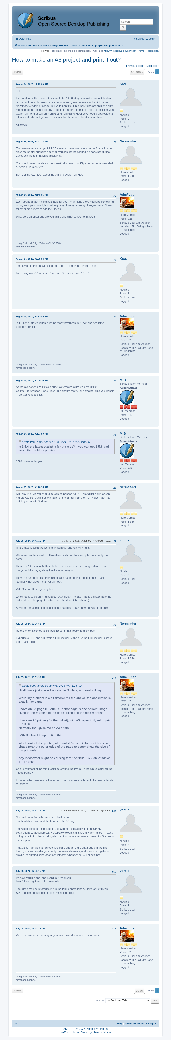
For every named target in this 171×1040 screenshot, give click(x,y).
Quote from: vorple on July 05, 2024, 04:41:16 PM (52, 685)
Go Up (139, 990)
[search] (123, 27)
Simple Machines (97, 1028)
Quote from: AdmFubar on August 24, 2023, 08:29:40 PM (56, 442)
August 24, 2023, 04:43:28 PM (32, 141)
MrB (123, 380)
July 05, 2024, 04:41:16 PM (30, 541)
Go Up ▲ (151, 1023)
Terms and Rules (134, 1023)
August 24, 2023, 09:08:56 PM (32, 380)
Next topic (152, 65)
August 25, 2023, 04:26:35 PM (32, 487)
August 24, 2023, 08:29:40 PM (32, 316)
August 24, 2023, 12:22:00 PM (32, 84)
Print (17, 71)
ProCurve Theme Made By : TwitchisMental (86, 1032)
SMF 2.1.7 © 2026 (74, 1028)
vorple (124, 540)
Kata (123, 84)
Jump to (99, 1000)
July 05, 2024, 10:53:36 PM (30, 677)
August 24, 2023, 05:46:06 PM (32, 195)
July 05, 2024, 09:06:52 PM (30, 624)
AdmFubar (128, 194)
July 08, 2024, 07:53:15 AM (30, 871)
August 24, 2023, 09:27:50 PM (32, 434)
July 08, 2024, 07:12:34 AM (30, 810)
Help (119, 1023)
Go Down (137, 72)
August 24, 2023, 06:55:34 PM (32, 259)
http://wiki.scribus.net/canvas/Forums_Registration (131, 50)
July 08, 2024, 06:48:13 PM (30, 928)
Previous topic (135, 65)
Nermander (128, 141)
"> (15, 1023)
